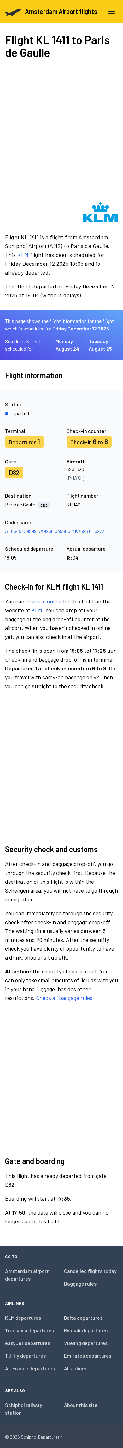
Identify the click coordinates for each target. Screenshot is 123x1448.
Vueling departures (86, 1343)
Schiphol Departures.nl (42, 1436)
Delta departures (83, 1318)
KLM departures (23, 1318)
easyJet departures (27, 1343)
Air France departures (30, 1368)
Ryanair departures (86, 1330)
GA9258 (46, 531)
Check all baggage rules (64, 997)
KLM (22, 254)
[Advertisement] (61, 130)
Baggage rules (80, 1284)
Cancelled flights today (90, 1271)
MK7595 (79, 531)
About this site (80, 1405)
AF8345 (13, 531)
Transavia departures (29, 1330)
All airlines (75, 1368)
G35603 (62, 531)
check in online (44, 601)
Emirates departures (87, 1356)
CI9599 (29, 531)
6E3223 (97, 531)
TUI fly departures (25, 1356)
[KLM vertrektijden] (100, 212)
